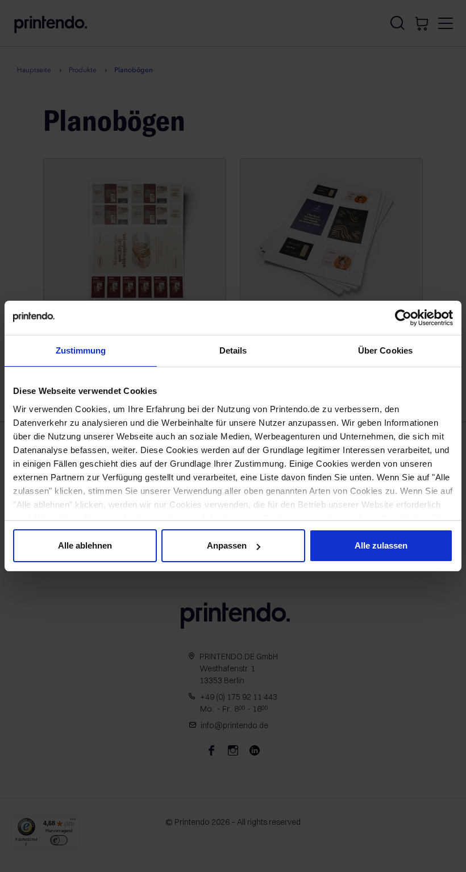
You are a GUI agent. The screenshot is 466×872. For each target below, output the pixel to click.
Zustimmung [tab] (81, 350)
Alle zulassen (381, 545)
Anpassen (227, 545)
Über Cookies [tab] (385, 350)
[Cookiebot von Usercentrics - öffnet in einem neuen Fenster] (403, 317)
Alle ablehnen (85, 545)
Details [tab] (233, 350)
